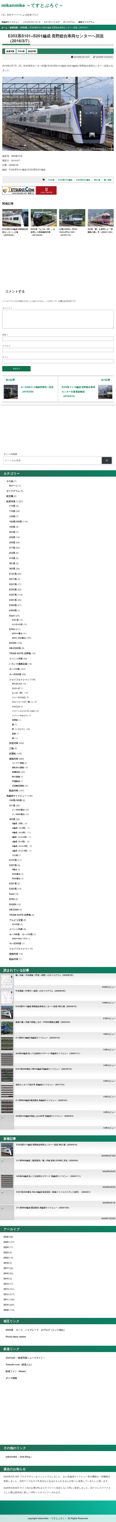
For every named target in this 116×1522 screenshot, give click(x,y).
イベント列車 (16, 658)
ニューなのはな (19, 697)
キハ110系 (14, 669)
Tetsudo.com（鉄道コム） (19, 1364)
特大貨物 (16, 776)
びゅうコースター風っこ (23, 701)
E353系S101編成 (65, 180)
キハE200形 (15, 674)
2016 (6, 1273)
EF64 (12, 629)
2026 (6, 1236)
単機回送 (16, 772)
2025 (6, 1242)
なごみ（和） (18, 692)
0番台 (14, 869)
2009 (6, 1310)
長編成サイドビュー (10, 22)
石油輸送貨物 (18, 785)
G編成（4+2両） (19, 828)
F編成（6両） (18, 823)
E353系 (51, 180)
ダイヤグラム (69, 22)
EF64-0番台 (17, 633)
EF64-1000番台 (19, 638)
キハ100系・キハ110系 (21, 934)
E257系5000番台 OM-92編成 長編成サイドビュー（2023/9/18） (44, 1068)
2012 (6, 1294)
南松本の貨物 (18, 767)
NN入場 (97, 180)
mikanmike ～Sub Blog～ (19, 1456)
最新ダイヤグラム (86, 22)
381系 (12, 563)
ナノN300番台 (18, 809)
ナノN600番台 (18, 814)
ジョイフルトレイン (19, 679)
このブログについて (31, 22)
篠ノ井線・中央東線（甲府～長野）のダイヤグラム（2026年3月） (45, 975)
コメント (7, 307)
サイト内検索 (10, 454)
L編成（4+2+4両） (20, 850)
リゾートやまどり (20, 715)
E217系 (13, 579)
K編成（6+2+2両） (20, 846)
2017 (6, 1268)
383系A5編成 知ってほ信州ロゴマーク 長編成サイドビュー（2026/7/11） (48, 1053)
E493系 (13, 610)
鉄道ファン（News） (16, 1371)
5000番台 (16, 878)
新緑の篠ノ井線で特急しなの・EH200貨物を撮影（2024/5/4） (43, 1022)
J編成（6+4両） (19, 841)
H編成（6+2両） (19, 832)
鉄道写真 (10, 501)
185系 (12, 526)
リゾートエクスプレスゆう (24, 711)
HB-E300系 (15, 648)
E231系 (13, 584)
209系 (12, 542)
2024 (6, 1247)
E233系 (13, 589)
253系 (12, 552)
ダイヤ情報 (11, 1378)
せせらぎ (16, 688)
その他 (9, 481)
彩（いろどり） (19, 729)
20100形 (16, 924)
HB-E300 (14, 909)
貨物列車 (13, 758)
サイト (5, 356)
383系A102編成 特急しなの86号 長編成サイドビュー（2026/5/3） (45, 1115)
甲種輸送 (16, 781)
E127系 (13, 573)
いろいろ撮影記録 (18, 663)
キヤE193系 (17, 624)
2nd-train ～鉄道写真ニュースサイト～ (25, 1357)
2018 (6, 1262)
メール (6, 345)
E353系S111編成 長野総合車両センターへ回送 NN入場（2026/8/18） (47, 1006)
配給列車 (13, 790)
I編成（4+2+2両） (20, 837)
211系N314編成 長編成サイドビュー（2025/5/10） (38, 1037)
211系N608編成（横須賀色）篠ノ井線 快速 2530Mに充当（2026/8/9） (47, 1160)
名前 (5, 334)
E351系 (13, 600)
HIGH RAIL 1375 (19, 938)
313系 (12, 558)
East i (12, 615)
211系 (12, 547)
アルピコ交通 (16, 920)
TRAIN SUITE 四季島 (20, 653)
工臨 (11, 748)
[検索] (107, 460)
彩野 (14, 733)
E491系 (15, 619)
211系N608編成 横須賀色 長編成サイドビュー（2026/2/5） (42, 1100)
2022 (6, 1257)
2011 (6, 1299)
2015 (6, 1278)
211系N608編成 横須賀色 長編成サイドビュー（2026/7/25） (43, 1207)
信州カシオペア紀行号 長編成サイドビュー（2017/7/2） (41, 1084)
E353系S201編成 (83, 180)
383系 (12, 568)
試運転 (12, 753)
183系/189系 (15, 521)
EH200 (12, 642)
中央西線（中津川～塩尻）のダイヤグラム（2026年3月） (41, 990)
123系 (12, 516)
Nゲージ (13, 485)
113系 (12, 505)
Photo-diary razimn (16, 1336)
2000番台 (16, 874)
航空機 (9, 496)
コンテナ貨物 (18, 763)
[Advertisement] (58, 261)
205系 (12, 537)
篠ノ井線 (107, 180)
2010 (6, 1304)
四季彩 (15, 720)
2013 (6, 1289)
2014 (6, 1283)
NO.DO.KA (17, 683)
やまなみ (16, 706)
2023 (6, 1252)
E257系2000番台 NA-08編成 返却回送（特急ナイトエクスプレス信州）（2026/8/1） (54, 1191)
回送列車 (13, 743)
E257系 (13, 594)
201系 (12, 532)
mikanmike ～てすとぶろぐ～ (32, 5)
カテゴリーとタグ (52, 22)
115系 (12, 511)
